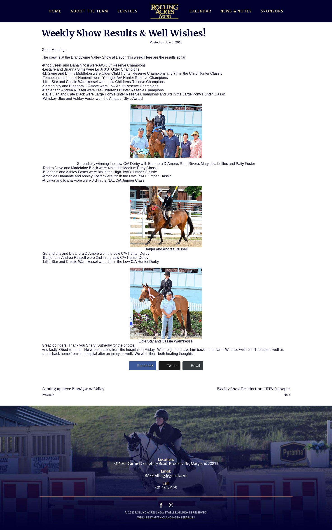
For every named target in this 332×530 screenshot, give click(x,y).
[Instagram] (171, 505)
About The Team (89, 11)
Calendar (200, 11)
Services (127, 11)
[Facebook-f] (161, 505)
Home (55, 11)
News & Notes (236, 11)
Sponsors (272, 11)
